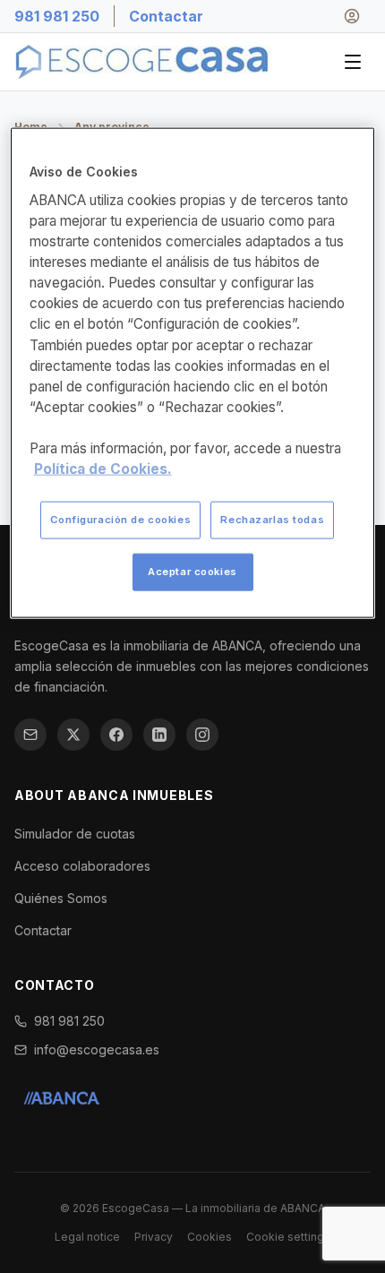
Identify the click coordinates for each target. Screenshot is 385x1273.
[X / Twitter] (73, 734)
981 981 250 (56, 16)
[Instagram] (202, 734)
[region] (193, 373)
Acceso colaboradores (82, 865)
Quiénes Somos (60, 898)
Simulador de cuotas (74, 833)
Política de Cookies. (103, 468)
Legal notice (87, 1236)
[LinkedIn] (159, 734)
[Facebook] (116, 734)
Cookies (209, 1236)
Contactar (166, 16)
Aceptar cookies (192, 571)
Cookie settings (288, 1236)
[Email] (30, 734)
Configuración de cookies (120, 519)
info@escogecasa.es (96, 1049)
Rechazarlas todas (272, 519)
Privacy (153, 1236)
